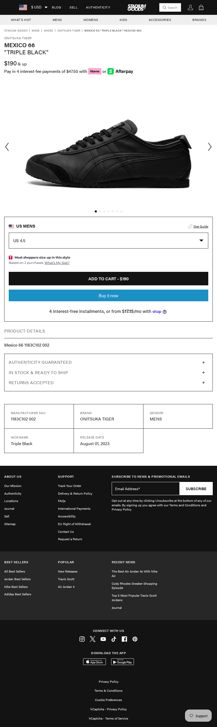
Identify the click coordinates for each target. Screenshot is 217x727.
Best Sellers (16, 562)
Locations (11, 500)
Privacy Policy (109, 681)
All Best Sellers (14, 571)
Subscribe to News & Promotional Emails (151, 476)
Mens (36, 30)
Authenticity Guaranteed (40, 362)
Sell (74, 7)
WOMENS (90, 19)
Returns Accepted (31, 382)
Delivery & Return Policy (75, 493)
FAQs (62, 500)
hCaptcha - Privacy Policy (109, 709)
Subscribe (196, 488)
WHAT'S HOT (21, 19)
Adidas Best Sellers (17, 594)
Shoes (48, 30)
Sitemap (10, 523)
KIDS (123, 19)
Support (66, 476)
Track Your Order (69, 485)
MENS (57, 19)
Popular (66, 562)
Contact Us (66, 531)
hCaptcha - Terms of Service (108, 718)
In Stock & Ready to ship (38, 372)
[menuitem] (56, 7)
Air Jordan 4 (66, 586)
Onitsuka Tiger (68, 30)
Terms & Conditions (108, 690)
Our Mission (12, 485)
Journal (9, 508)
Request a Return (70, 539)
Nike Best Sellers (16, 586)
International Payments (74, 508)
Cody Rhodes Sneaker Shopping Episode (134, 585)
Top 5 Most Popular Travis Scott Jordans (134, 597)
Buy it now (108, 296)
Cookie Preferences (108, 699)
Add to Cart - (108, 279)
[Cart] (201, 7)
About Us (12, 476)
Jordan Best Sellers (17, 579)
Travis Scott (66, 579)
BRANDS (199, 19)
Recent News (123, 562)
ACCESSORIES (160, 19)
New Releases (68, 571)
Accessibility (67, 516)
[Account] (190, 7)
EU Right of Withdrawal (74, 523)
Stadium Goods (16, 30)
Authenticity (98, 7)
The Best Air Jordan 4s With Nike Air (134, 573)
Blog (56, 7)
